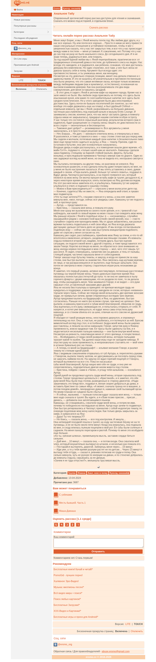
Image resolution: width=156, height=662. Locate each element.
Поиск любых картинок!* (67, 599)
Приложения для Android (26, 65)
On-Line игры (20, 59)
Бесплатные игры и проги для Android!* (76, 617)
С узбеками (65, 494)
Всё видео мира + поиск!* (68, 593)
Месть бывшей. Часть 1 (72, 502)
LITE (128, 624)
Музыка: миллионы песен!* (69, 587)
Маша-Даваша (67, 511)
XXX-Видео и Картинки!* (67, 611)
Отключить (137, 631)
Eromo (56, 8)
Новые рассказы (22, 19)
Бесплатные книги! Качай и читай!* (73, 569)
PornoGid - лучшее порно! (68, 575)
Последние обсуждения (26, 38)
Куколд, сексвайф (72, 8)
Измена (81, 473)
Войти (19, 9)
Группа (72, 473)
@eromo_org (64, 644)
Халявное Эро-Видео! (66, 581)
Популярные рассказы (25, 26)
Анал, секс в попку (98, 473)
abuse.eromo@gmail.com (115, 651)
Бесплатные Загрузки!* (67, 605)
